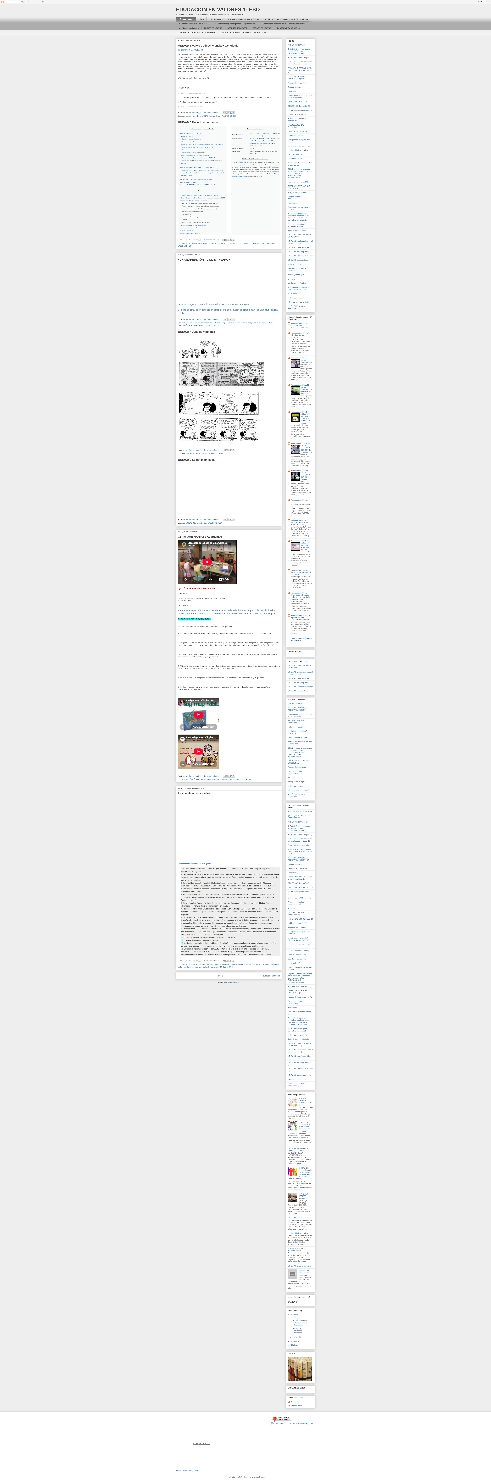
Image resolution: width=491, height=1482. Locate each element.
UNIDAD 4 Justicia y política (196, 331)
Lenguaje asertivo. (295, 154)
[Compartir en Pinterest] (233, 112)
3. (182, 883)
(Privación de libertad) (217, 144)
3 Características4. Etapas (248, 964)
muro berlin (292, 294)
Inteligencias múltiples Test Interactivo (226, 779)
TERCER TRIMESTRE (262, 28)
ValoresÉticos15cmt (299, 471)
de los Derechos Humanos (199, 195)
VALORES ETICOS (229, 116)
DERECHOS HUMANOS (242, 243)
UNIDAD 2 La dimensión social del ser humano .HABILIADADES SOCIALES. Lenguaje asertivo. (300, 1173)
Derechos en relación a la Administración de (198, 158)
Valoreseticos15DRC (299, 541)
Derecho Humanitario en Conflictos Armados (193, 225)
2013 (293, 1345)
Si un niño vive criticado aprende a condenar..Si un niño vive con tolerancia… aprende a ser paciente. (298, 217)
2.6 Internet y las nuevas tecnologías (305, 545)
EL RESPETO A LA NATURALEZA (191, 50)
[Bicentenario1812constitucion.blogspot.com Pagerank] (292, 1423)
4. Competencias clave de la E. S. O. (194, 24)
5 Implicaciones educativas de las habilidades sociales (300, 63)
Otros (190, 175)
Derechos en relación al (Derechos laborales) (196, 179)
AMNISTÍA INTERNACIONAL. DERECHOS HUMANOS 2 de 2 (209, 243)
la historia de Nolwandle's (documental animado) (298, 288)
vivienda (198, 173)
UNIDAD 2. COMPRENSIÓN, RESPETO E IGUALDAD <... (244, 33)
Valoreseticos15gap (299, 500)
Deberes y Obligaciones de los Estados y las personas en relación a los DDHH (202, 198)
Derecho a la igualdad (188, 141)
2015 (293, 1341)
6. (182, 903)
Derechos (190, 133)
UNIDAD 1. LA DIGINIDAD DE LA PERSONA (197, 33)
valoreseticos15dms (299, 570)
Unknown (295, 1402)
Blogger (262, 1477)
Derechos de (188, 182)
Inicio (220, 976)
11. (182, 940)
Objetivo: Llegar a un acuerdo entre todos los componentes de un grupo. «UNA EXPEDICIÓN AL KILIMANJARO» (300, 173)
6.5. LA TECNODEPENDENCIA (305, 448)
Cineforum (292, 91)
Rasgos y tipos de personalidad (295, 198)
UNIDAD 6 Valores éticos (211, 116)
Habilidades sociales (296, 135)
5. (182, 894)
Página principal (186, 19)
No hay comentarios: (211, 112)
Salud (195, 170)
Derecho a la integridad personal (191, 139)
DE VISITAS (261, 138)
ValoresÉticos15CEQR (300, 443)
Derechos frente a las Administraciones (193, 152)
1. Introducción (216, 19)
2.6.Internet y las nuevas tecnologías (305, 416)
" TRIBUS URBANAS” (296, 45)
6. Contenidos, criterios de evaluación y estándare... (283, 24)
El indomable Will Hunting (298, 114)
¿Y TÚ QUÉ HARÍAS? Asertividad (200, 536)
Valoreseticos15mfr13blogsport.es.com (301, 616)
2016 (293, 1314)
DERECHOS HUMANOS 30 (299, 106)
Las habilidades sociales (194, 793)
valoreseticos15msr (299, 593)
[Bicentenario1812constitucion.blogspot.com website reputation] (281, 1421)
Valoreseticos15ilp (299, 323)
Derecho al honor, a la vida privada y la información (197, 147)
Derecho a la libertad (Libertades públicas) (195, 144)
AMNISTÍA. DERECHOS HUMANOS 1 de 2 (305, 1101)
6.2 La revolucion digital (300, 522)
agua (210, 173)
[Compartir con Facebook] (231, 112)
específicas (193, 200)
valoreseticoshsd (298, 520)
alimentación (205, 173)
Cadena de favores (295, 87)
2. (182, 874)
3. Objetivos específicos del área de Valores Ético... (287, 19)
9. (182, 928)
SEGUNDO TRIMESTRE (237, 28)
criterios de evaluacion (189, 28)
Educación (202, 170)
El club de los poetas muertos (300, 110)
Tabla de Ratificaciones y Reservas (190, 233)
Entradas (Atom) (234, 982)
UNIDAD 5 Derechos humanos (198, 122)
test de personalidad (296, 298)
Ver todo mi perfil (295, 1405)
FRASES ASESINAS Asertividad (296, 126)
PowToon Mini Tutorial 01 (298, 182)
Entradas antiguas (271, 976)
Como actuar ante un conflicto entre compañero (300, 96)
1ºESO (201, 19)
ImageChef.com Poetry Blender (187, 1471)
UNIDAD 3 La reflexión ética (196, 459)
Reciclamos (292, 203)
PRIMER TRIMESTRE (213, 28)
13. (182, 948)
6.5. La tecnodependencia (306, 362)
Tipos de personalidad (297, 230)
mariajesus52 (207, 864)
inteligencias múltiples (297, 283)
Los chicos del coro (296, 159)
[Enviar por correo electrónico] (224, 112)
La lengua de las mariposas (299, 146)
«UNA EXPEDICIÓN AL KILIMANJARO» (204, 259)
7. (182, 908)
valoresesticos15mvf (300, 333)
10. (182, 937)
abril (295, 1318)
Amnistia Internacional (297, 83)
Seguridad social (187, 170)
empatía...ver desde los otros (305, 1271)
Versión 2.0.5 (254, 148)
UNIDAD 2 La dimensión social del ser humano (300, 242)
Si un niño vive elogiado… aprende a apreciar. (298, 225)
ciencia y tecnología (193, 116)
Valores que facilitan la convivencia (297, 269)
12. (182, 943)
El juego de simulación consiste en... (199, 323)
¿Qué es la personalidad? (298, 302)
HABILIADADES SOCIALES (299, 131)
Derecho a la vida (187, 136)
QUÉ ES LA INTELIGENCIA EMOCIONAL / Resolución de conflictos (305, 1126)
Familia (217, 173)
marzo (296, 1337)
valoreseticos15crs (299, 358)
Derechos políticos (187, 150)
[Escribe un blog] (226, 112)
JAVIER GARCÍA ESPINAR (259, 133)
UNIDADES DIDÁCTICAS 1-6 (288, 28)
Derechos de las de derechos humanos (201, 185)
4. (182, 888)
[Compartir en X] (228, 112)
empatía (291, 279)
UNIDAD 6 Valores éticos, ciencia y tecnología (208, 45)
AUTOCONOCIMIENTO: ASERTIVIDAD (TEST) (298, 77)
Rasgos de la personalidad (299, 192)
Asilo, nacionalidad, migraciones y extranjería (195, 155)
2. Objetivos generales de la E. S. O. (243, 19)
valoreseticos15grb (299, 412)
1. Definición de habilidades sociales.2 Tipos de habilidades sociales (211, 964)
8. (182, 917)
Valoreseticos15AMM (300, 385)
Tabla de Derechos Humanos (243, 162)
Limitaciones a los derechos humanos (191, 228)
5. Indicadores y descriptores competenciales (235, 24)
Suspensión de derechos (187, 230)
